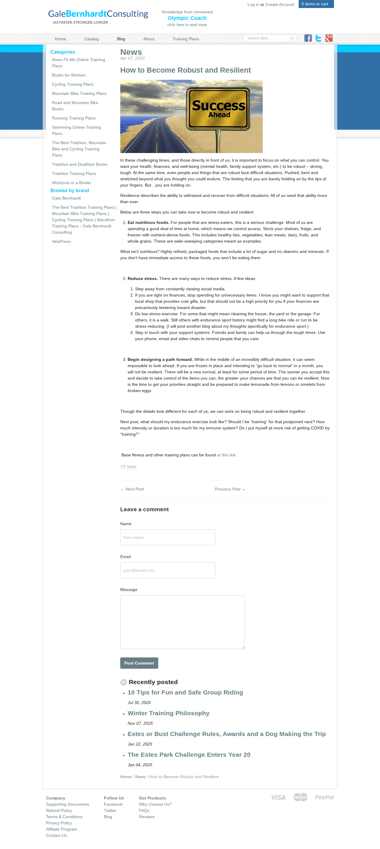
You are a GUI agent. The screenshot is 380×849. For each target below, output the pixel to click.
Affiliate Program (61, 829)
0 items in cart (315, 3)
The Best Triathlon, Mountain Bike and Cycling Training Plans (79, 148)
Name (126, 523)
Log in (253, 4)
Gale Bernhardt (66, 198)
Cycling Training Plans (73, 84)
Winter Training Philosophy (169, 713)
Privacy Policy (59, 823)
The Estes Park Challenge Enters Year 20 (189, 754)
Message (128, 589)
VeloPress (61, 241)
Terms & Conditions (64, 816)
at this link (226, 455)
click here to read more (187, 25)
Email (125, 556)
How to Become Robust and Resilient (185, 70)
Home (60, 38)
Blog (121, 38)
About (148, 38)
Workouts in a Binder (71, 182)
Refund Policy (59, 810)
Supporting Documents (67, 804)
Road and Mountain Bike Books (75, 105)
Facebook (113, 804)
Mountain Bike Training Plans (79, 93)
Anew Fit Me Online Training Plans (78, 62)
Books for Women (69, 75)
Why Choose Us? (155, 804)
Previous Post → (230, 489)
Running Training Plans (74, 118)
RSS (123, 685)
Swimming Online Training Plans (76, 130)
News (131, 52)
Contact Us (56, 835)
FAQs (144, 810)
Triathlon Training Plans (74, 173)
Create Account (279, 4)
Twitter (110, 810)
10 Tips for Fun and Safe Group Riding (185, 692)
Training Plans (185, 38)
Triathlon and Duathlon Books (79, 164)
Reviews (147, 816)
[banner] (98, 16)
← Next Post (132, 489)
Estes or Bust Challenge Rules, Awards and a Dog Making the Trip (227, 733)
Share (132, 467)
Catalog (91, 38)
